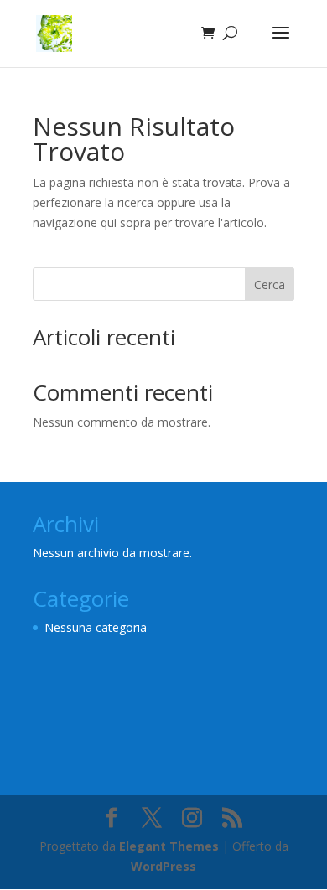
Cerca (269, 284)
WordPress (163, 866)
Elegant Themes (169, 846)
